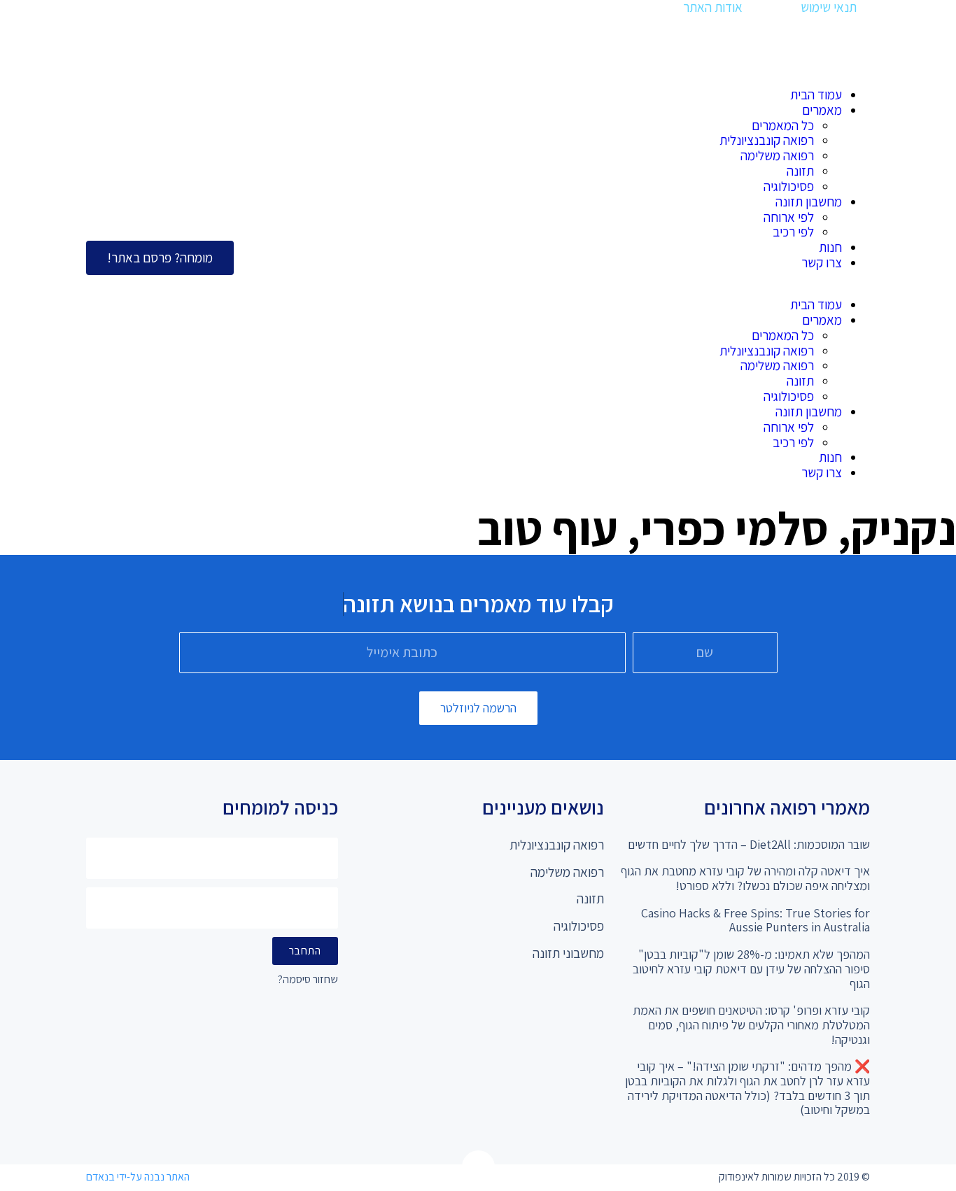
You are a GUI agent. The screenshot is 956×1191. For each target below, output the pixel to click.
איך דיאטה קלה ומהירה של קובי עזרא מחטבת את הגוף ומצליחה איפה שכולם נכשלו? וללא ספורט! (745, 878)
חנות (830, 247)
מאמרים (822, 109)
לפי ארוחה (789, 217)
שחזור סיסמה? (308, 980)
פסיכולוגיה (789, 186)
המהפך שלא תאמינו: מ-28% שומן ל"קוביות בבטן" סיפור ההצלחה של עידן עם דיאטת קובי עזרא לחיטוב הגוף (751, 968)
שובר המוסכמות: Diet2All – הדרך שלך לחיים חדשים (749, 844)
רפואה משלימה (777, 155)
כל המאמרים (783, 125)
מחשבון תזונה (808, 201)
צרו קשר (821, 262)
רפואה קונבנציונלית (766, 140)
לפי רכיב (793, 231)
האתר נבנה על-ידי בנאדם (138, 1176)
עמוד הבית (816, 94)
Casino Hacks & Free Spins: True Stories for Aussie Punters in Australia (755, 920)
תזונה (800, 170)
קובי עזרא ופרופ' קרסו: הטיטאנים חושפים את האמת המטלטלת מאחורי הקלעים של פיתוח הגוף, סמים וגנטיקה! (751, 1024)
